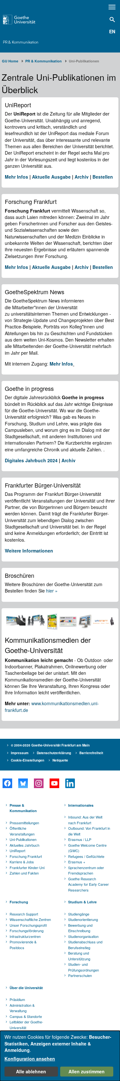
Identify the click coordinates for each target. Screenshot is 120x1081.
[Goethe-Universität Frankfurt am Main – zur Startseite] (27, 19)
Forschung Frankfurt (26, 856)
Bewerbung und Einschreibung (80, 928)
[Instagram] (38, 783)
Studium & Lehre (82, 901)
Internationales (80, 805)
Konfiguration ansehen (29, 1058)
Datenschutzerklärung (54, 753)
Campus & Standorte (26, 1016)
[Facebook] (7, 783)
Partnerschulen (80, 975)
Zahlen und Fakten (24, 872)
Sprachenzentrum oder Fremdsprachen (86, 870)
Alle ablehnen (31, 1071)
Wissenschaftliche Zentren (30, 919)
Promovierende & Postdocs (23, 944)
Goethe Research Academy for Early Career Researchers (88, 884)
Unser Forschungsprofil (28, 925)
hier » (52, 590)
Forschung (19, 901)
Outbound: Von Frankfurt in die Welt (89, 831)
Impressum (19, 753)
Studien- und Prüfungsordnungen (83, 967)
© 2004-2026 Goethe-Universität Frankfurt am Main (50, 745)
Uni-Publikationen (23, 839)
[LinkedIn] (70, 783)
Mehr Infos (16, 176)
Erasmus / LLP (79, 839)
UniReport (17, 850)
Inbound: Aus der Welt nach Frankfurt (85, 819)
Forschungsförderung (27, 930)
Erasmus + (76, 861)
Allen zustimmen (86, 1071)
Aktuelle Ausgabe (51, 176)
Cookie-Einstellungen (27, 760)
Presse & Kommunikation (23, 808)
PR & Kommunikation (20, 42)
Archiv (82, 176)
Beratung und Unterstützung (79, 955)
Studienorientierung (83, 919)
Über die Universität (26, 987)
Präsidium (17, 999)
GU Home (10, 61)
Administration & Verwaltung (22, 1008)
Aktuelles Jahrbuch (24, 845)
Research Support (24, 913)
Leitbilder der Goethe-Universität (26, 1024)
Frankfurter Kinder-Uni (27, 867)
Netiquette (60, 760)
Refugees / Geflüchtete (86, 856)
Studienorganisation (83, 936)
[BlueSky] (23, 783)
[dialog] (60, 1056)
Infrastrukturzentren (25, 936)
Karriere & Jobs (22, 861)
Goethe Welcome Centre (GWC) (87, 848)
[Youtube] (54, 783)
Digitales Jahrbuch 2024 (31, 460)
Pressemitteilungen (24, 822)
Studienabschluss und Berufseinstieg (85, 944)
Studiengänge (78, 913)
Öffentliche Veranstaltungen (22, 831)
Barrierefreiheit (91, 753)
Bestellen (102, 176)
